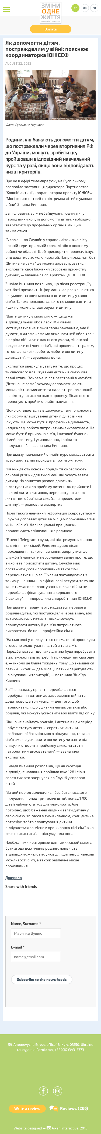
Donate (50, 29)
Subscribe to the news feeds (42, 979)
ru (94, 8)
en (75, 8)
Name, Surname (26, 924)
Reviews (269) (74, 1108)
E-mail (18, 947)
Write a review (27, 1108)
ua (85, 8)
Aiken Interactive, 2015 (69, 1128)
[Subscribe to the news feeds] (41, 973)
